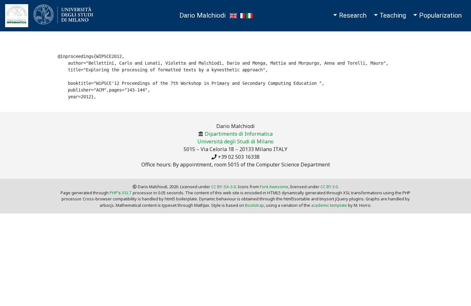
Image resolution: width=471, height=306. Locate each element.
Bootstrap (254, 205)
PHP (114, 193)
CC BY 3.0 (329, 186)
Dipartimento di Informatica (239, 133)
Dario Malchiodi (202, 15)
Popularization (440, 15)
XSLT (127, 193)
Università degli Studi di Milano (235, 141)
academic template (329, 205)
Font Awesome (274, 186)
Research (353, 15)
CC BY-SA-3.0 (223, 186)
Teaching (393, 15)
